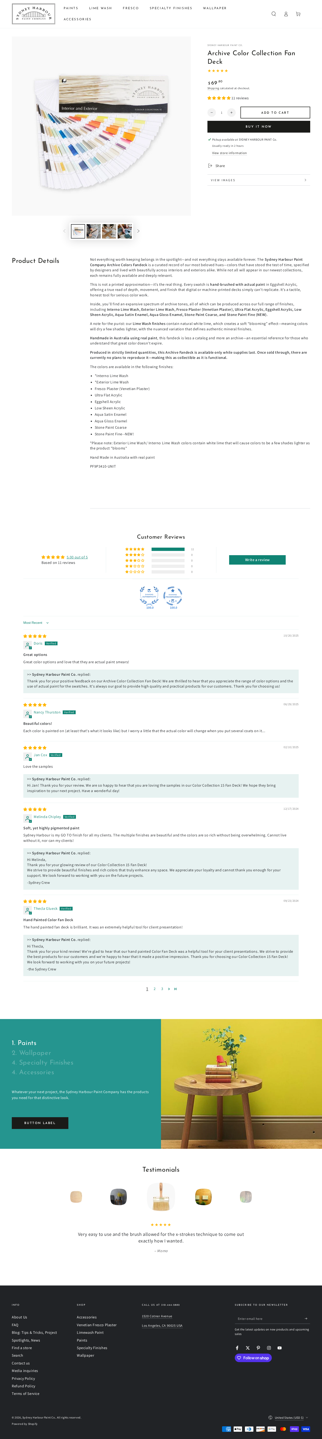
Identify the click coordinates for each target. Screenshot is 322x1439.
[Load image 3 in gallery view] (109, 231)
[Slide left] (64, 231)
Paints (82, 1340)
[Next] (256, 1197)
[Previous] (65, 1197)
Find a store (22, 1347)
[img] (35, 636)
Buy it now (259, 126)
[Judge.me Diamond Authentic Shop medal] (149, 596)
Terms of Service (26, 1393)
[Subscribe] (307, 1318)
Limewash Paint (90, 1332)
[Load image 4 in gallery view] (125, 231)
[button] (274, 14)
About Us (19, 1317)
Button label (40, 1123)
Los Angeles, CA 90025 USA (162, 1325)
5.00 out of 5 (77, 557)
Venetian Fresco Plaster (97, 1324)
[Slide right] (138, 231)
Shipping (213, 88)
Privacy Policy (23, 1378)
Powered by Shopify (25, 1424)
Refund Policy (23, 1386)
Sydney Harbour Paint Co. (225, 45)
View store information (229, 153)
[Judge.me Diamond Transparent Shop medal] (172, 596)
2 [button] (155, 988)
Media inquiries (25, 1370)
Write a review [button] (257, 559)
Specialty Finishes (92, 1347)
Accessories (87, 1317)
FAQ (15, 1324)
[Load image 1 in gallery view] (78, 231)
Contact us (21, 1363)
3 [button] (162, 988)
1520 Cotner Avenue (157, 1316)
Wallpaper (85, 1355)
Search (17, 1355)
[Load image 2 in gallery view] (94, 231)
